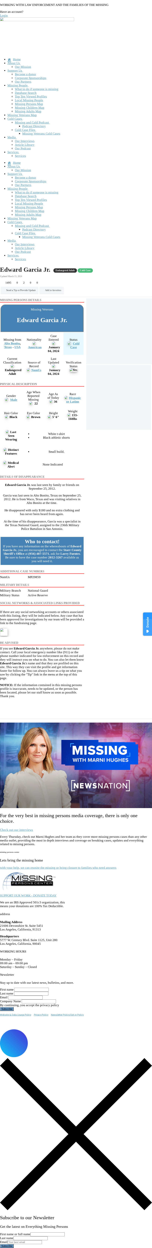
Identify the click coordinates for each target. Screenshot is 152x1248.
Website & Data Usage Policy (15, 1014)
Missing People (17, 85)
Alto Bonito (12, 343)
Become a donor (25, 74)
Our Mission (23, 67)
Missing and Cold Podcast (32, 122)
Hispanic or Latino (73, 399)
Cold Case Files (25, 130)
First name (7, 989)
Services (13, 152)
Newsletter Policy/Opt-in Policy (67, 1014)
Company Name (10, 1001)
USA (17, 347)
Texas (8, 347)
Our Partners (23, 81)
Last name (6, 993)
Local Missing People (29, 100)
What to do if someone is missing (36, 89)
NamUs (36, 370)
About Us (13, 63)
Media (11, 137)
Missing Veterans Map (22, 115)
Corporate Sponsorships (30, 78)
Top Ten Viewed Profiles (31, 96)
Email (4, 997)
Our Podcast (23, 148)
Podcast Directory (34, 126)
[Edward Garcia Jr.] (119, 331)
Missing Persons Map (29, 104)
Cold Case (75, 345)
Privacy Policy (41, 1014)
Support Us (14, 70)
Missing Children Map (29, 107)
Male (13, 400)
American (35, 347)
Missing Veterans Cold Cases (41, 133)
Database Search (26, 93)
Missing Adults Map (28, 111)
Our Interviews (24, 141)
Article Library (24, 145)
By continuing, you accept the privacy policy (29, 1005)
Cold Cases (14, 119)
